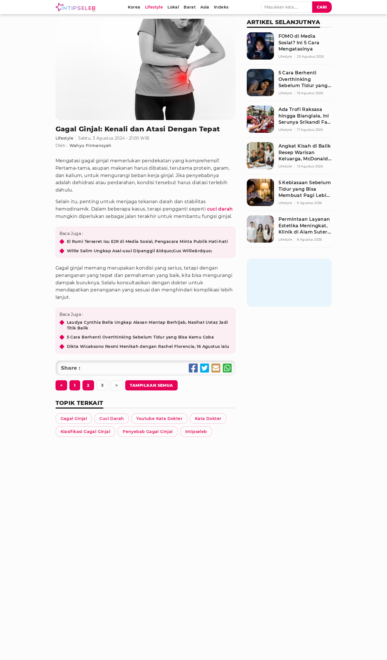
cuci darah (220, 209)
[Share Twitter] (204, 368)
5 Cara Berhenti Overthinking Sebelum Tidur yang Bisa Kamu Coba (140, 337)
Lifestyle (65, 138)
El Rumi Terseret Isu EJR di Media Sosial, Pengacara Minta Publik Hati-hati (147, 241)
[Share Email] (215, 368)
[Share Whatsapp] (227, 368)
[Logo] (76, 7)
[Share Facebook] (193, 368)
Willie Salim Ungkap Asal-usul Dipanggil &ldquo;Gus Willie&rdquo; (139, 250)
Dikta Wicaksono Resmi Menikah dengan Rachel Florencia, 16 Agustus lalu (148, 346)
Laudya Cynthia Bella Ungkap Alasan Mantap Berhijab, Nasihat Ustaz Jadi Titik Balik (147, 325)
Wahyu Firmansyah (90, 145)
